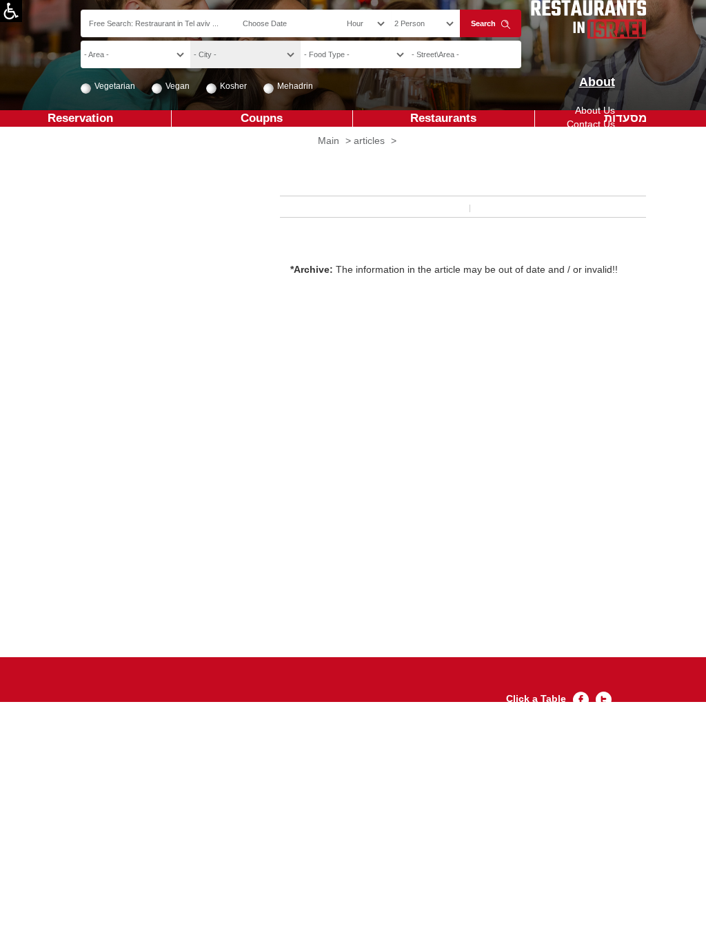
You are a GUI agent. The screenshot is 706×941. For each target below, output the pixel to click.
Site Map (595, 137)
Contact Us (591, 124)
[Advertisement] (402, 503)
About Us (595, 110)
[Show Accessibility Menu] (11, 11)
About (596, 82)
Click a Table (536, 698)
